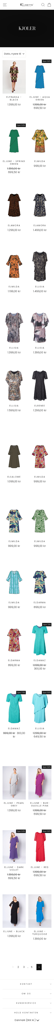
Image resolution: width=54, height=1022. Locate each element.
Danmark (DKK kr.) (25, 1020)
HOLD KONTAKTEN (26, 1012)
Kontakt (26, 984)
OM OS (26, 993)
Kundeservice (26, 1003)
